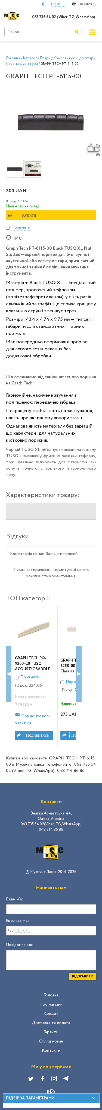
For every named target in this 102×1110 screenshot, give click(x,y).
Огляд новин (51, 1041)
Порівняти (20, 227)
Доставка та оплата (51, 1023)
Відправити (82, 976)
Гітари (45, 58)
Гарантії (51, 1032)
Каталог (30, 58)
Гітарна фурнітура (22, 63)
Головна (13, 58)
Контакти (51, 1050)
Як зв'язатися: (18, 920)
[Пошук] (77, 32)
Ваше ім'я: (14, 899)
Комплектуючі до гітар (73, 58)
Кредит (51, 1013)
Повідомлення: (19, 945)
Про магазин (51, 1004)
